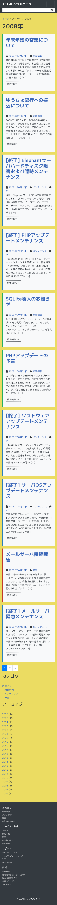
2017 (5, 749)
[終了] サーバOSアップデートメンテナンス (28, 490)
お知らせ (7, 686)
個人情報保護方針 (9, 878)
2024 (5, 722)
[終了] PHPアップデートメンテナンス (28, 238)
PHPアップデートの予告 (27, 358)
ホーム (5, 18)
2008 (5, 785)
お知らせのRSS (8, 821)
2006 (5, 793)
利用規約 (6, 843)
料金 (4, 837)
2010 (5, 777)
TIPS (4, 859)
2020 (5, 738)
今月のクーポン (8, 881)
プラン (5, 830)
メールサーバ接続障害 (27, 557)
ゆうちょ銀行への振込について (27, 103)
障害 (35, 570)
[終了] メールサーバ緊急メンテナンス (28, 614)
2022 (5, 730)
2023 (5, 726)
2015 (5, 757)
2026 (5, 714)
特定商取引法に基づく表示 (13, 874)
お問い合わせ (8, 862)
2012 (5, 769)
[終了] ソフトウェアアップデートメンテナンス (28, 421)
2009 (5, 781)
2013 (5, 765)
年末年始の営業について (27, 43)
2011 (5, 773)
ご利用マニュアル (9, 852)
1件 (8, 254)
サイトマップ (8, 884)
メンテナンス (40, 187)
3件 (8, 190)
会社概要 (6, 871)
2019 (5, 741)
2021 (5, 734)
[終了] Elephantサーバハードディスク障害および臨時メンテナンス (28, 168)
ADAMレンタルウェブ (16, 4)
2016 (5, 753)
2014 (5, 761)
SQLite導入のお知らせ (28, 301)
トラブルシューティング (12, 856)
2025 (5, 718)
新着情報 (37, 55)
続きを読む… (13, 84)
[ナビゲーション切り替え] (50, 4)
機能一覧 (6, 833)
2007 (5, 789)
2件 (8, 510)
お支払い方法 (8, 840)
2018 (5, 745)
